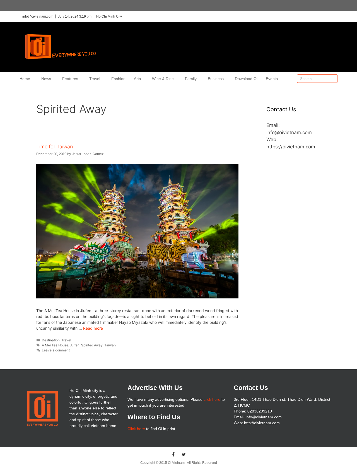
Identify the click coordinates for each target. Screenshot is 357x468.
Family (191, 78)
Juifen (74, 345)
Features (70, 78)
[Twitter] (183, 454)
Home (25, 78)
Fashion (118, 78)
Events (272, 78)
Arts (137, 78)
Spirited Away (92, 345)
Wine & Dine (163, 78)
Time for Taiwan (54, 146)
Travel (94, 78)
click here (212, 399)
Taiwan (110, 345)
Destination (51, 340)
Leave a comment (56, 350)
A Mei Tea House (55, 345)
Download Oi (246, 78)
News (46, 78)
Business (216, 78)
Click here (136, 428)
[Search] (333, 79)
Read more (93, 328)
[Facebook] (173, 454)
